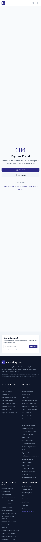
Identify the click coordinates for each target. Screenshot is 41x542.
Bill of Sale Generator (8, 489)
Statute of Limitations (28, 416)
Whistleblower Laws (27, 419)
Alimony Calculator (7, 495)
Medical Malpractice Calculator (10, 530)
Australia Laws (26, 499)
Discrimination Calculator (9, 540)
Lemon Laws (25, 397)
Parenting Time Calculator (9, 513)
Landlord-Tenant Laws (28, 468)
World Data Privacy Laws (8, 403)
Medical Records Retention (29, 410)
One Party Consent (21, 186)
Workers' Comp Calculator (9, 533)
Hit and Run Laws (26, 388)
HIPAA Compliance (27, 413)
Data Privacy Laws (27, 422)
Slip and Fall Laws (27, 453)
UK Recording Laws (7, 410)
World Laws (25, 505)
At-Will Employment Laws (29, 447)
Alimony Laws (26, 437)
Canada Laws (25, 502)
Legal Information (27, 490)
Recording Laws (26, 487)
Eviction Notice (6, 492)
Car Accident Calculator (8, 504)
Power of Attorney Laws (29, 431)
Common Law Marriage (28, 444)
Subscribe (33, 347)
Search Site (22, 175)
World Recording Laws (8, 400)
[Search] (33, 3)
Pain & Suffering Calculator (9, 522)
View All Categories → (28, 511)
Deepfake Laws (26, 475)
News (23, 508)
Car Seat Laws (26, 394)
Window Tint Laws (27, 462)
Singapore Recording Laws (9, 413)
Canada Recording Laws (8, 407)
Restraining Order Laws (28, 472)
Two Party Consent (7, 394)
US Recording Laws (9, 186)
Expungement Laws (27, 428)
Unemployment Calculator (9, 536)
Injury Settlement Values (29, 478)
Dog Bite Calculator (7, 507)
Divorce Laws (26, 465)
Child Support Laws (27, 391)
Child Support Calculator (8, 498)
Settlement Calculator (8, 501)
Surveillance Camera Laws (29, 400)
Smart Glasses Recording (9, 397)
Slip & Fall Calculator (7, 510)
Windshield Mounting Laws (29, 407)
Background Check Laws (29, 403)
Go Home (22, 170)
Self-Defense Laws (27, 441)
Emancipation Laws (27, 434)
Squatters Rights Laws (28, 425)
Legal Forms (32, 186)
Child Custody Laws (27, 459)
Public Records (26, 496)
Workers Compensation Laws (30, 456)
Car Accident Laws (27, 450)
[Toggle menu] (37, 3)
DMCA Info (20, 189)
